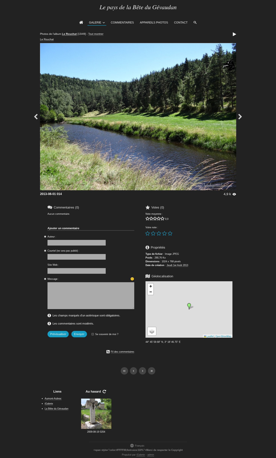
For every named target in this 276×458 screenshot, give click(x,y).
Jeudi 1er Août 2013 (177, 265)
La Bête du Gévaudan (56, 408)
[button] (189, 306)
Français (137, 445)
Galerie (95, 22)
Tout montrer (95, 33)
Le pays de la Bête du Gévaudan (138, 7)
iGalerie (49, 403)
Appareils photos (154, 22)
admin (150, 454)
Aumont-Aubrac (53, 398)
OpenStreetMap (223, 336)
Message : (53, 279)
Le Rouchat (69, 33)
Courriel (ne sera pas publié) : (63, 250)
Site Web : (53, 264)
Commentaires (122, 22)
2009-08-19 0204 (96, 431)
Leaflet (210, 336)
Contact (181, 22)
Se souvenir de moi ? (106, 334)
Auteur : (52, 236)
